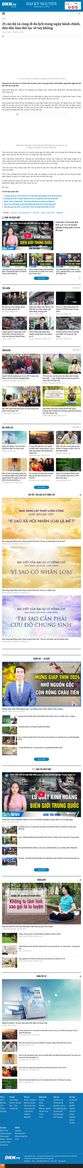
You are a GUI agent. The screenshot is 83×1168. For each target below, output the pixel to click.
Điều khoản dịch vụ (43, 1161)
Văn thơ (41, 1114)
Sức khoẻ (72, 1123)
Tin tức (17, 1139)
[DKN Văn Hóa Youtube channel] (76, 7)
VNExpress (59, 212)
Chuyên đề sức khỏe (5, 1133)
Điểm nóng (5, 311)
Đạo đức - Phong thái (35, 339)
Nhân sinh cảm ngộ (29, 1102)
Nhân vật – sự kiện (41, 658)
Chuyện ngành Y (4, 1136)
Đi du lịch (36, 212)
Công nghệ (18, 1130)
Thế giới (4, 451)
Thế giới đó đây (13, 1108)
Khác (4, 19)
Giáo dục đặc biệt (58, 1102)
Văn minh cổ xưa (43, 1111)
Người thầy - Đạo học (59, 1105)
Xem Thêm (41, 278)
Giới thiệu (27, 1161)
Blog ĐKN (72, 1117)
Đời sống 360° (73, 1100)
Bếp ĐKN (71, 1105)
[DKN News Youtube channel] (69, 7)
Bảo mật (53, 1161)
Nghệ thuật (27, 1117)
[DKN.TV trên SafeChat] (66, 4)
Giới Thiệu (13, 7)
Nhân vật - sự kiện (7, 711)
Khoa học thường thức (21, 1136)
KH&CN (17, 1127)
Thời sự (31, 314)
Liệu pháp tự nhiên (5, 1142)
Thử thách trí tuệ (58, 1100)
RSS (33, 1161)
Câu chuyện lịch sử (7, 482)
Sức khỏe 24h (4, 1145)
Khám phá (72, 1111)
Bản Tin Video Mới (43, 769)
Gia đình (71, 1102)
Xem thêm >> (77, 288)
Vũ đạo (41, 1117)
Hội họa (41, 1102)
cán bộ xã (14, 212)
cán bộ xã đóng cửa (25, 212)
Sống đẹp (72, 1108)
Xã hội (1, 1105)
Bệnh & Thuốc (4, 1130)
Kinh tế (4, 339)
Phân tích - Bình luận (15, 1102)
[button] (79, 278)
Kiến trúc (41, 1105)
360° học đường (58, 1117)
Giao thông (3, 1111)
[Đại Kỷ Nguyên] (9, 3)
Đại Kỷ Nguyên (64, 1156)
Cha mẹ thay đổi (57, 1111)
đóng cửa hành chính (47, 212)
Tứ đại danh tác (28, 1111)
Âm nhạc (41, 1100)
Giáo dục (56, 1097)
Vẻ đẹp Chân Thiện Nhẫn (9, 380)
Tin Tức (4, 822)
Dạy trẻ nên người (58, 1114)
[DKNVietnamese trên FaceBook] (68, 4)
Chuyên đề (27, 1114)
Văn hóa (58, 480)
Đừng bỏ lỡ (41, 976)
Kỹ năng (71, 1114)
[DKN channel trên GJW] (75, 4)
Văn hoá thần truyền (34, 455)
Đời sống (58, 453)
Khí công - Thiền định (6, 1139)
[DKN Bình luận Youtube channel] (73, 7)
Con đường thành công (59, 1108)
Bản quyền (62, 1161)
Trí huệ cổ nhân (6, 413)
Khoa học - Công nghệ (49, 383)
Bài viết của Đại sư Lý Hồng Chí (41, 494)
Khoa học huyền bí (20, 1133)
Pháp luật (2, 1108)
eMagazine (41, 879)
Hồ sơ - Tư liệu (13, 1105)
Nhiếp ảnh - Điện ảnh (44, 1108)
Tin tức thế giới (13, 1100)
